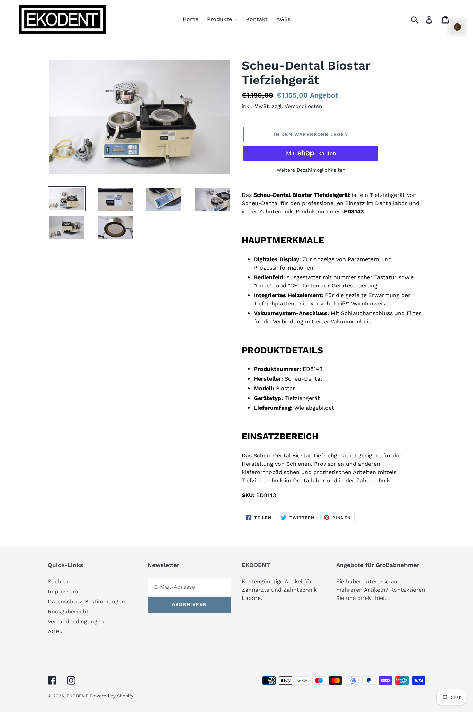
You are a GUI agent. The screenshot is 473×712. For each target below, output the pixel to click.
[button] (457, 27)
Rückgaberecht (68, 611)
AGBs (55, 631)
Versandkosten (303, 106)
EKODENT (77, 696)
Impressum (63, 591)
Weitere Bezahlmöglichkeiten (311, 170)
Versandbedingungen (76, 621)
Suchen (58, 581)
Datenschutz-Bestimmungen (86, 601)
